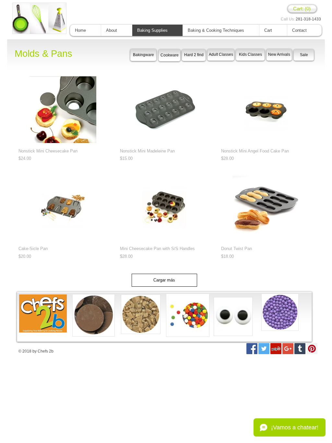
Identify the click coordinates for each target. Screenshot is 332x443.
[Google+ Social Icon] (287, 348)
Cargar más (164, 280)
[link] (302, 9)
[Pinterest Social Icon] (311, 348)
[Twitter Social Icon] (263, 348)
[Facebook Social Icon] (251, 348)
